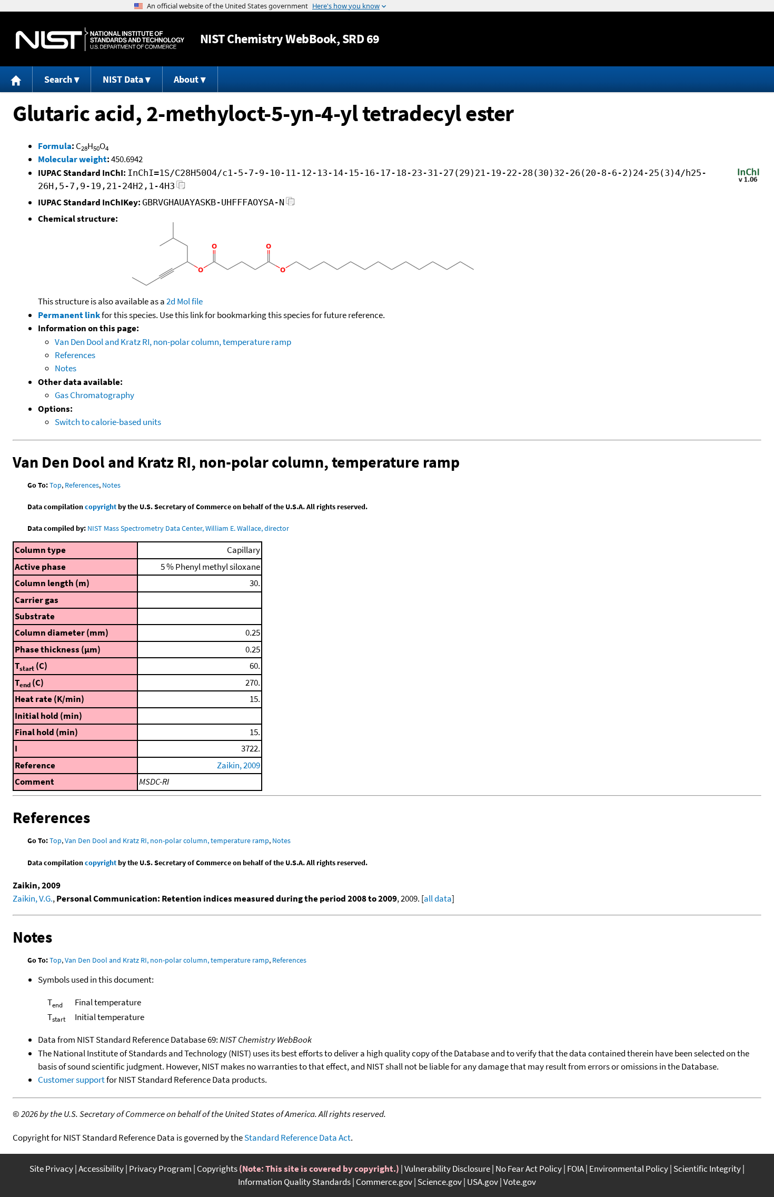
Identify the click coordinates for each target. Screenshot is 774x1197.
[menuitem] (16, 79)
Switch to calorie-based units (108, 422)
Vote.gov (519, 1182)
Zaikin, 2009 (238, 765)
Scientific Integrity (707, 1168)
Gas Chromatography (94, 395)
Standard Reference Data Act (297, 1137)
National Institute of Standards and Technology (100, 39)
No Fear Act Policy (528, 1168)
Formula (55, 146)
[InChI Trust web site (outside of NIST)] (748, 181)
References (75, 355)
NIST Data (123, 79)
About (186, 79)
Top (55, 485)
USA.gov (482, 1182)
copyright (100, 506)
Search (58, 79)
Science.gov (440, 1182)
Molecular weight (72, 159)
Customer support (71, 1079)
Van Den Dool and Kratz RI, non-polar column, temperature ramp (173, 342)
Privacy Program (160, 1168)
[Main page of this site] (16, 79)
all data (438, 898)
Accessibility (101, 1168)
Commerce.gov (384, 1182)
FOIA (575, 1168)
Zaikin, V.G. (33, 898)
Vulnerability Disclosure (447, 1168)
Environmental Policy (628, 1168)
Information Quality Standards (294, 1182)
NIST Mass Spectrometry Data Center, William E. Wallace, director (188, 528)
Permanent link (69, 315)
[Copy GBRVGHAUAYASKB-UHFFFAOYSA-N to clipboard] (290, 204)
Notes (65, 368)
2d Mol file (184, 301)
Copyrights (217, 1168)
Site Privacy (51, 1168)
